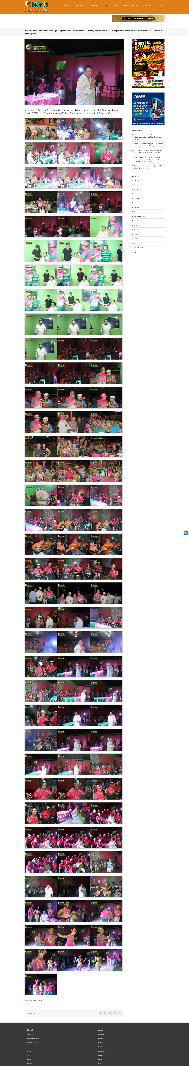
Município (137, 225)
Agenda (136, 180)
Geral (135, 212)
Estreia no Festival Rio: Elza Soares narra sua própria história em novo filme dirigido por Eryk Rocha (148, 137)
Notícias (136, 230)
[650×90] (138, 16)
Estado (136, 203)
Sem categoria (138, 248)
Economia (137, 189)
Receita (136, 239)
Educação (137, 194)
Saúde (136, 243)
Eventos (40, 1000)
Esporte (136, 198)
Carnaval (136, 185)
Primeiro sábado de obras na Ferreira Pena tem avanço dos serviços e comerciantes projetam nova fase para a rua (147, 159)
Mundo (136, 221)
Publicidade (137, 234)
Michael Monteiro (139, 216)
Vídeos (136, 252)
